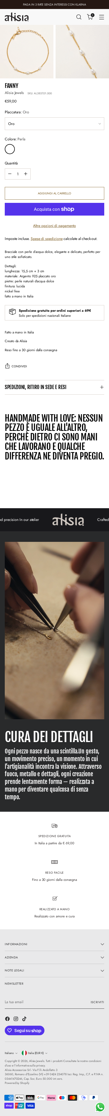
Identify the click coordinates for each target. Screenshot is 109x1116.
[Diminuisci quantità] (10, 174)
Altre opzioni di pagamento (54, 225)
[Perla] (10, 149)
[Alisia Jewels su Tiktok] (25, 1019)
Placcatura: (17, 112)
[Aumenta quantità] (25, 174)
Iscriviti (98, 1002)
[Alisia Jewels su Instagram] (16, 1019)
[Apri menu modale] (101, 17)
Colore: (15, 139)
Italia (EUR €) (36, 1053)
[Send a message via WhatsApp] (100, 1107)
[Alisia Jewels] (17, 17)
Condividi (19, 366)
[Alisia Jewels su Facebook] (8, 1019)
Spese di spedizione (47, 238)
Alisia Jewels (14, 92)
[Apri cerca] (78, 17)
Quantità (11, 163)
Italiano (9, 1053)
